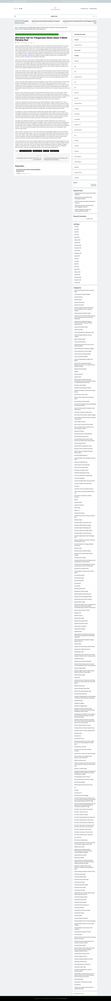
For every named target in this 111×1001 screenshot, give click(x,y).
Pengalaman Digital (78, 700)
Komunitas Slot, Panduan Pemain (81, 568)
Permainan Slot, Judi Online (80, 746)
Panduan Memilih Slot (79, 658)
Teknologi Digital (78, 915)
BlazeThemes (64, 998)
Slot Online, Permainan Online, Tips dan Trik (83, 834)
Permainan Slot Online (79, 738)
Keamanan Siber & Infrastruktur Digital (82, 550)
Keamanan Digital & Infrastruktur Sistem (83, 522)
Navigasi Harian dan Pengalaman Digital (83, 596)
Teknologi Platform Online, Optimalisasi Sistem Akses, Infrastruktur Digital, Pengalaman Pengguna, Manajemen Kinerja (84, 949)
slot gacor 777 (77, 124)
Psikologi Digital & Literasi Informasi (82, 776)
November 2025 (77, 248)
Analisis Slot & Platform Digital (81, 327)
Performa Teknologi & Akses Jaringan (82, 725)
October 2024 (77, 282)
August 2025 (77, 256)
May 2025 (76, 263)
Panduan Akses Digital (79, 618)
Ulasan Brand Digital (78, 979)
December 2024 (77, 277)
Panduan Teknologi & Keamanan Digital (82, 691)
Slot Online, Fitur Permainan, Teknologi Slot (83, 809)
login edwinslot (77, 583)
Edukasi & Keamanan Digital (80, 369)
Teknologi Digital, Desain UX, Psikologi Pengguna (84, 921)
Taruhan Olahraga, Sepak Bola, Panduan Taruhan (84, 871)
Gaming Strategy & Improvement (81, 436)
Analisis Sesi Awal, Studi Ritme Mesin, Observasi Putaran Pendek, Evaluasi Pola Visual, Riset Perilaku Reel (37, 34)
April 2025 (76, 266)
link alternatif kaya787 (79, 580)
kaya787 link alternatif (79, 505)
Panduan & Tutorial (78, 615)
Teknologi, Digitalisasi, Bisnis (80, 956)
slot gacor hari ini (29, 56)
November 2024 (77, 280)
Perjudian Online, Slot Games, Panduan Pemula (84, 728)
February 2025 (77, 272)
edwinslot (76, 371)
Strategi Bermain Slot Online (80, 855)
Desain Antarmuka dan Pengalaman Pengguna (84, 348)
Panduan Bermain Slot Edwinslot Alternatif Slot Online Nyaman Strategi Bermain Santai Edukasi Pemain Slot (84, 636)
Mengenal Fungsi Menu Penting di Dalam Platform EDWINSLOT (74, 1)
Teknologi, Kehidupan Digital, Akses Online (83, 959)
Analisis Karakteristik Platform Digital (82, 313)
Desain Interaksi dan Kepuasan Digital (82, 354)
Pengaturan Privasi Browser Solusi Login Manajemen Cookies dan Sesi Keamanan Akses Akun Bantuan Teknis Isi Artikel (84, 710)
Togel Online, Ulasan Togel (80, 967)
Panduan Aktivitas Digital (79, 628)
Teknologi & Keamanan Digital (80, 897)
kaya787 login (77, 507)
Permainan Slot (77, 736)
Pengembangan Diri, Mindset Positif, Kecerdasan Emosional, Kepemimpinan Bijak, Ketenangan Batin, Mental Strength (84, 716)
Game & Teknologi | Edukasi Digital (81, 401)
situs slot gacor (77, 156)
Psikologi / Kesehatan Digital (80, 768)
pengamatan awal (37, 150)
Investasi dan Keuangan (79, 478)
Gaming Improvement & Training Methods (83, 433)
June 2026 (76, 229)
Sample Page (54, 16)
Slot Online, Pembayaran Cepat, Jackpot (82, 829)
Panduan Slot (77, 677)
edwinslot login (77, 377)
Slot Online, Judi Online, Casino (81, 811)
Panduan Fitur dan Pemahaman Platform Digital (84, 646)
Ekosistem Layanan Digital (80, 385)
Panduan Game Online (79, 651)
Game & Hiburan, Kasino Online (81, 394)
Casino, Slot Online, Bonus (80, 341)
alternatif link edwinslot (79, 302)
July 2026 (76, 226)
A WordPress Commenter (80, 218)
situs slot (76, 92)
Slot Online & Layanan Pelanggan (81, 795)
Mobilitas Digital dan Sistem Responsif (82, 594)
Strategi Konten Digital (79, 857)
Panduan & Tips (77, 612)
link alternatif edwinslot (79, 575)
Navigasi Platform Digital (79, 602)
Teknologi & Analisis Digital (80, 876)
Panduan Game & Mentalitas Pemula (82, 649)
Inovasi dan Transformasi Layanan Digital (83, 475)
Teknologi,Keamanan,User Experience (82, 964)
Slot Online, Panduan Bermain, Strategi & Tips (84, 822)
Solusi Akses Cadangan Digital (81, 840)
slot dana (76, 140)
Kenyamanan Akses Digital (80, 557)
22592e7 (18, 42)
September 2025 (77, 253)
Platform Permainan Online (80, 760)
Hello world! (89, 218)
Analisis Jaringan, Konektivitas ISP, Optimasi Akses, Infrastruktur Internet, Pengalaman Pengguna (83, 309)
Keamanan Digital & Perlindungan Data (82, 527)
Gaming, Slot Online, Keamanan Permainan (83, 448)
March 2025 (76, 269)
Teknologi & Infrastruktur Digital (81, 884)
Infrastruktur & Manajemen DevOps (81, 472)
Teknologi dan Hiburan (79, 913)
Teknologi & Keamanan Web (80, 899)
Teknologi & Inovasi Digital (80, 887)
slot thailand (77, 119)
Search (75, 182)
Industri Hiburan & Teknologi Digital (82, 464)
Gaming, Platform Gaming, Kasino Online (83, 446)
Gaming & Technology (79, 431)
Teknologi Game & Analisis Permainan (82, 931)
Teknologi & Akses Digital (79, 874)
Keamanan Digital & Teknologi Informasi (83, 533)
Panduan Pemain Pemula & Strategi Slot (82, 661)
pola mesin (46, 150)
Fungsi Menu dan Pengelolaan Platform (82, 387)
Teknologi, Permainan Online (80, 961)
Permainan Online (78, 733)
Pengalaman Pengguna (79, 703)
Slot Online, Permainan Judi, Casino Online (83, 832)
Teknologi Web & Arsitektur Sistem (81, 953)
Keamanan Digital (78, 519)
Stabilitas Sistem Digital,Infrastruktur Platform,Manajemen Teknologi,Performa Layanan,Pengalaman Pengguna (83, 851)
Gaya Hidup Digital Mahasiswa (80, 455)
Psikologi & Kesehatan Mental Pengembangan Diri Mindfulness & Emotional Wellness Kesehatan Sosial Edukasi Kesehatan (85, 773)
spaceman (76, 167)
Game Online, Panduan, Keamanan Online (83, 412)
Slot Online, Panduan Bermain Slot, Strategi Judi (84, 817)
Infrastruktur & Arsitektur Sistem (81, 470)
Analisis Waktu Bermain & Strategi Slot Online (84, 332)
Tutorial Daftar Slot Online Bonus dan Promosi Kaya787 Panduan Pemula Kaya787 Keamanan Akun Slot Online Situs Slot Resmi (84, 975)
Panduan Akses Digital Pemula (80, 620)
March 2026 (76, 237)
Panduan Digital (77, 643)
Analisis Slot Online (78, 329)
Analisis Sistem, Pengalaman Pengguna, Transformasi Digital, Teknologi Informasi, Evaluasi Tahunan (83, 323)
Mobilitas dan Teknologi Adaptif (81, 591)
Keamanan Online (78, 548)
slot (75, 66)
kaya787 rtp (76, 510)
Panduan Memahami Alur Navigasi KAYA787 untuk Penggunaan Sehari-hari (45, 21)
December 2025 (77, 245)
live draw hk (76, 114)
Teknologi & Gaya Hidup (79, 882)
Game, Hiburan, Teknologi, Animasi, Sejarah (83, 424)
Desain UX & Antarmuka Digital (81, 356)
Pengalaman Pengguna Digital (80, 705)
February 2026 (77, 240)
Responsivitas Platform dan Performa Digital (83, 779)
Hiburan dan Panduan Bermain (80, 462)
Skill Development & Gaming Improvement (83, 784)
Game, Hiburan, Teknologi (79, 421)
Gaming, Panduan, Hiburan (80, 443)
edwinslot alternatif (78, 374)
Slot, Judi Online (77, 837)
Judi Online (76, 486)
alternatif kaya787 (78, 299)
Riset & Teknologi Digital (79, 782)
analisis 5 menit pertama (25, 150)
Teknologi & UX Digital (79, 907)
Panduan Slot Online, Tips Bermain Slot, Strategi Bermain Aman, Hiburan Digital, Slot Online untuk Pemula (84, 682)
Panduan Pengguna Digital (79, 668)
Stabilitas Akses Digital (79, 846)
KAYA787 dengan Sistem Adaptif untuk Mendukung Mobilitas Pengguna (82, 21)
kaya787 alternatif (78, 502)
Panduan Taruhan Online (79, 685)
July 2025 (76, 258)
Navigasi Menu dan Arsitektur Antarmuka (83, 599)
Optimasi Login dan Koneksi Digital (81, 610)
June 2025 (76, 261)
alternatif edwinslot (78, 297)
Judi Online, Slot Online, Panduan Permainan (83, 488)
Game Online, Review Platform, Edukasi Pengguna (85, 415)
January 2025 (77, 274)
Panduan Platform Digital (79, 675)
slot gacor (76, 61)
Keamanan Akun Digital (79, 513)
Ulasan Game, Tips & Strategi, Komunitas (83, 982)
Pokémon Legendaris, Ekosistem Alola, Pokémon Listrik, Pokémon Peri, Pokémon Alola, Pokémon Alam (85, 764)
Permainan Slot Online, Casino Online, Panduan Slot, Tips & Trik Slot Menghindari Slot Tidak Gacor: (84, 743)
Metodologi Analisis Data (79, 588)
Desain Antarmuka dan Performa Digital (82, 351)
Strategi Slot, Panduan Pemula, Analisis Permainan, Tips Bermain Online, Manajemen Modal (83, 867)
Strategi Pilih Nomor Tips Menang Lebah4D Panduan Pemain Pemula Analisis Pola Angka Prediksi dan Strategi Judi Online (84, 862)
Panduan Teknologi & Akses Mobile (82, 688)
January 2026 (77, 242)
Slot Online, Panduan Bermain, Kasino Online (83, 820)
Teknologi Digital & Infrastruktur (81, 918)
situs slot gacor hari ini (78, 993)
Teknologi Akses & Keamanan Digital (82, 910)
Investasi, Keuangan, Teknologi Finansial (83, 483)
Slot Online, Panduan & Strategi (81, 814)
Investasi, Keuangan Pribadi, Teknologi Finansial (84, 480)
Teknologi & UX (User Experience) (81, 905)
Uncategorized (77, 984)
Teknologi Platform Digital (80, 945)
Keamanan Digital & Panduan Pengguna (82, 525)
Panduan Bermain (78, 631)
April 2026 (76, 234)
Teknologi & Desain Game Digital (81, 879)
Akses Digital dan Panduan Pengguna (82, 294)
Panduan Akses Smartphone (80, 626)
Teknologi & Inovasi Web (79, 890)
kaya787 (76, 499)
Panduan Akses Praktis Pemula (81, 623)
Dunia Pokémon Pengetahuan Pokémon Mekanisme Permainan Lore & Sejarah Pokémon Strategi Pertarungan (84, 365)
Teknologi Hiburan (78, 934)
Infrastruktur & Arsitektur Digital (81, 467)
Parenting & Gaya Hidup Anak (80, 693)
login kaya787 (77, 586)
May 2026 (76, 231)
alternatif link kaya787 (79, 305)
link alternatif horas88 (79, 578)
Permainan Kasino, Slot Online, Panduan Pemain (84, 730)
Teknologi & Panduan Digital (80, 902)
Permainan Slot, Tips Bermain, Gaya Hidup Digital (84, 753)
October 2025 (77, 250)
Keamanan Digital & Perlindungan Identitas (83, 530)
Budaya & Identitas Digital (79, 339)
